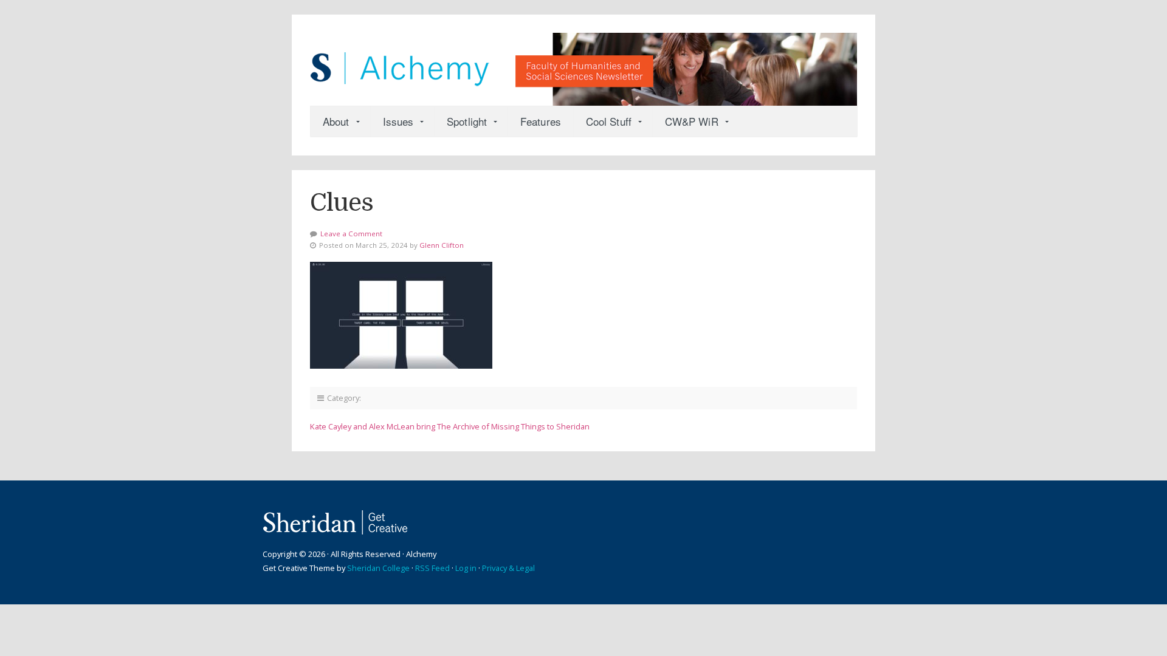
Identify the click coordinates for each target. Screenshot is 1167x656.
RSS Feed (432, 567)
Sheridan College (378, 567)
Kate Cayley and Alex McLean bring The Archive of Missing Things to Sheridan (450, 426)
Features (540, 121)
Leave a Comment (351, 233)
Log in (466, 567)
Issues (398, 121)
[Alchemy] (583, 63)
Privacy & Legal (508, 567)
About (336, 121)
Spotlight (467, 121)
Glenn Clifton (441, 245)
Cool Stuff (609, 121)
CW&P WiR (691, 121)
